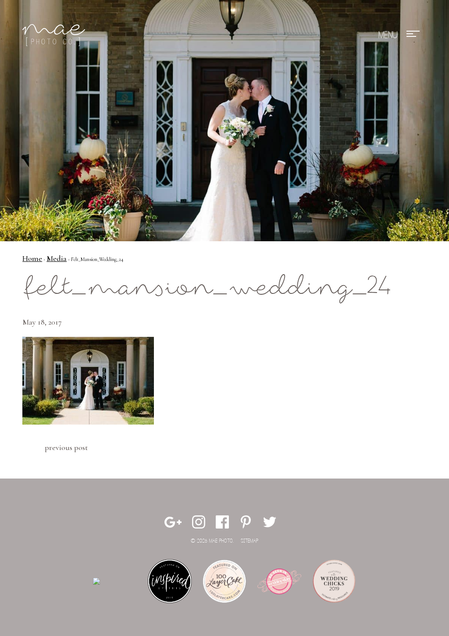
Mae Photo (55, 35)
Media (56, 258)
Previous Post (66, 447)
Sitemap (249, 541)
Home (32, 258)
